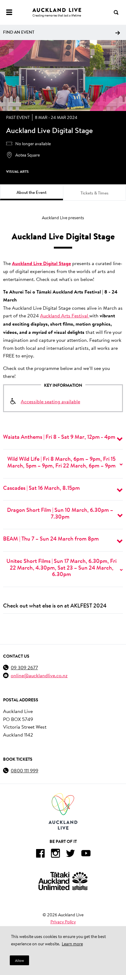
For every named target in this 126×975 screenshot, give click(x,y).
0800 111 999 (24, 770)
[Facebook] (40, 854)
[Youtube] (86, 854)
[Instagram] (55, 854)
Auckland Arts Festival (64, 315)
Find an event (18, 32)
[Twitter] (70, 854)
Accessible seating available (50, 401)
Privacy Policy (63, 922)
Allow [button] (19, 960)
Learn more (72, 944)
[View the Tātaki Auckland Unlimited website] (63, 881)
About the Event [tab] (31, 192)
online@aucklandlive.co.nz (39, 675)
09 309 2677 (24, 667)
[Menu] (9, 12)
